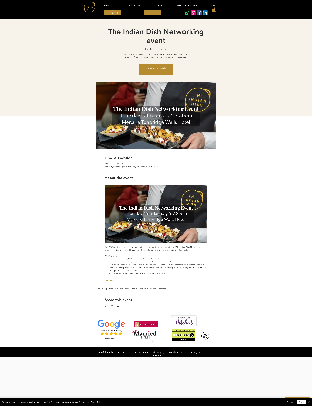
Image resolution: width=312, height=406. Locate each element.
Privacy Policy (96, 402)
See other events (156, 71)
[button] (214, 9)
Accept (301, 402)
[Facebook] (199, 12)
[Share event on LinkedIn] (118, 306)
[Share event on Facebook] (106, 306)
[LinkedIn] (205, 12)
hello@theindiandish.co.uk (111, 352)
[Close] (309, 402)
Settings (290, 402)
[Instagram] (193, 12)
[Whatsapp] (187, 12)
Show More (110, 280)
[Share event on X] (112, 306)
